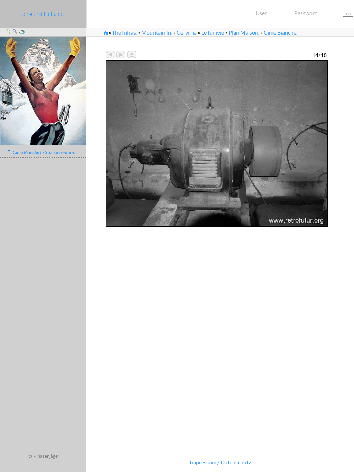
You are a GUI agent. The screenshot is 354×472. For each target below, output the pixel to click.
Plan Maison (244, 32)
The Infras (124, 32)
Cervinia (187, 32)
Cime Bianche (280, 32)
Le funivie (212, 32)
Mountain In (156, 32)
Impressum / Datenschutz (220, 462)
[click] (43, 142)
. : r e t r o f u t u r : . (43, 13)
